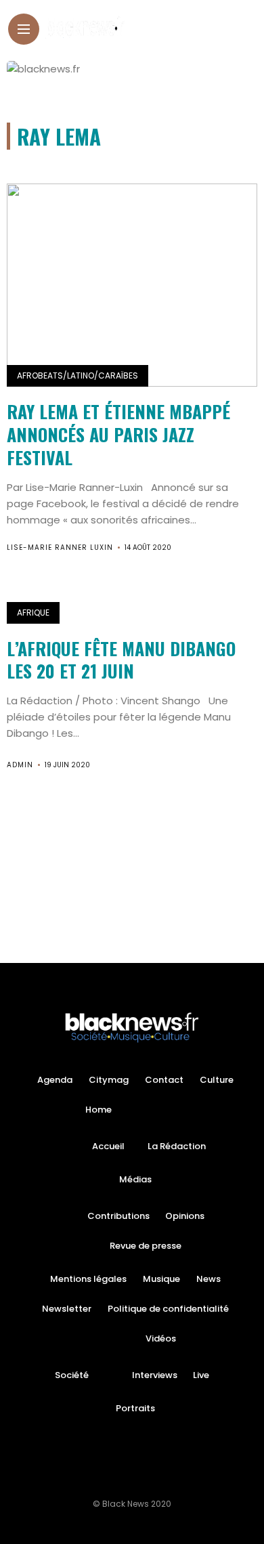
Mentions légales (88, 1278)
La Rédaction (177, 1146)
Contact (164, 1079)
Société (72, 1375)
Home (98, 1109)
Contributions (118, 1215)
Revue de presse (145, 1245)
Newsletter (66, 1308)
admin (20, 765)
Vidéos (161, 1338)
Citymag (109, 1079)
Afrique (33, 612)
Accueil (108, 1146)
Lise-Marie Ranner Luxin (60, 547)
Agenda (54, 1079)
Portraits (135, 1408)
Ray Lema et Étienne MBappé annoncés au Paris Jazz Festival (118, 434)
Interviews (154, 1375)
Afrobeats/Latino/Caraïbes (77, 375)
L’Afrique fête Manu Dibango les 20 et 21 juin (121, 660)
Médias (135, 1179)
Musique (161, 1278)
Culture (217, 1079)
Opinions (184, 1215)
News (208, 1278)
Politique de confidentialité (168, 1308)
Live (201, 1375)
